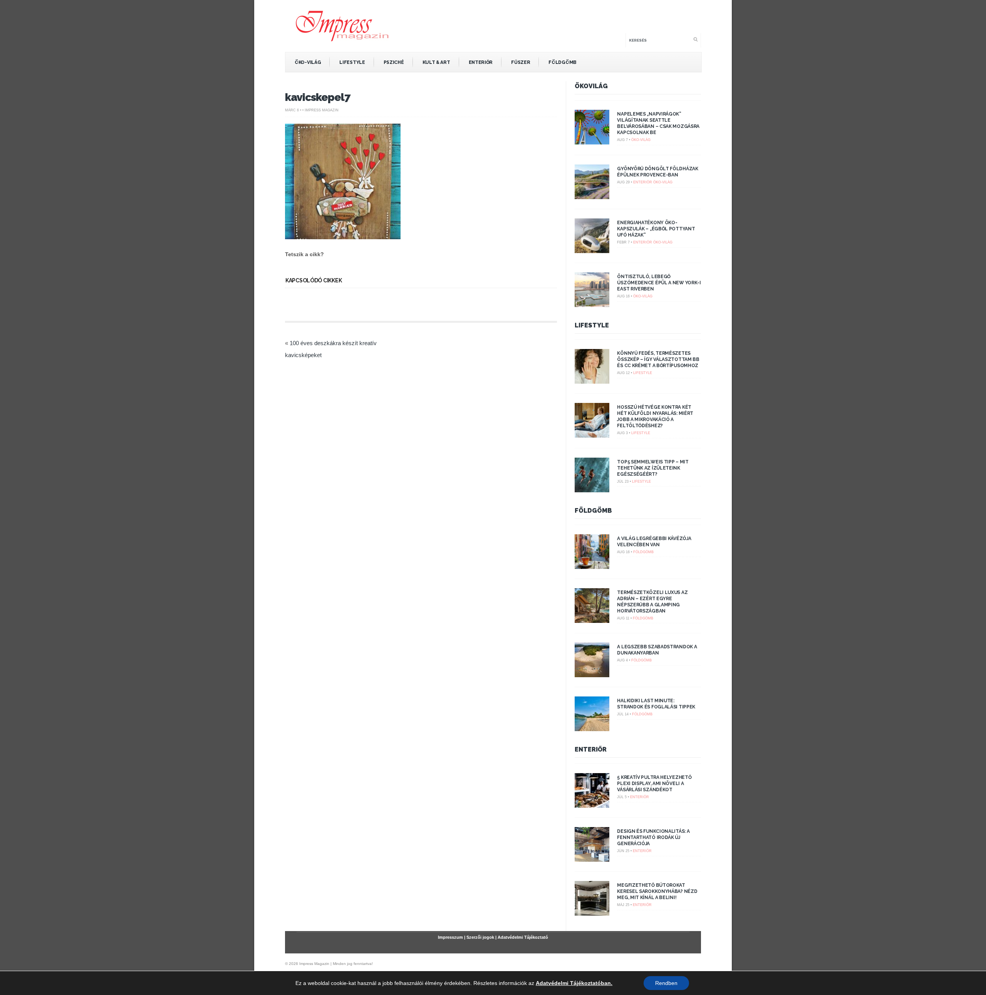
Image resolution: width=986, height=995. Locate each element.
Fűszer (520, 62)
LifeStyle (352, 62)
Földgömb (562, 62)
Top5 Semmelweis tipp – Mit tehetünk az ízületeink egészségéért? (652, 468)
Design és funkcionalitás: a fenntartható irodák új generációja (653, 837)
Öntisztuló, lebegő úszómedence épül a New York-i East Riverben (659, 283)
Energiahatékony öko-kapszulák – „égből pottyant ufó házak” (656, 229)
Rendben (666, 983)
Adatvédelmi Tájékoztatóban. (574, 983)
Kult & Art (436, 62)
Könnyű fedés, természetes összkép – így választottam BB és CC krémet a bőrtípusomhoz (658, 359)
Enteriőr (481, 62)
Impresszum (450, 937)
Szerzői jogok (480, 937)
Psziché (394, 62)
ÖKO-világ (308, 62)
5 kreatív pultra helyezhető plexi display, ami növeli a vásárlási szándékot (654, 783)
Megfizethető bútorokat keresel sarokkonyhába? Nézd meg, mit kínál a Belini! (657, 891)
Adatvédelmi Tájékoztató (523, 937)
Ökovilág (591, 86)
